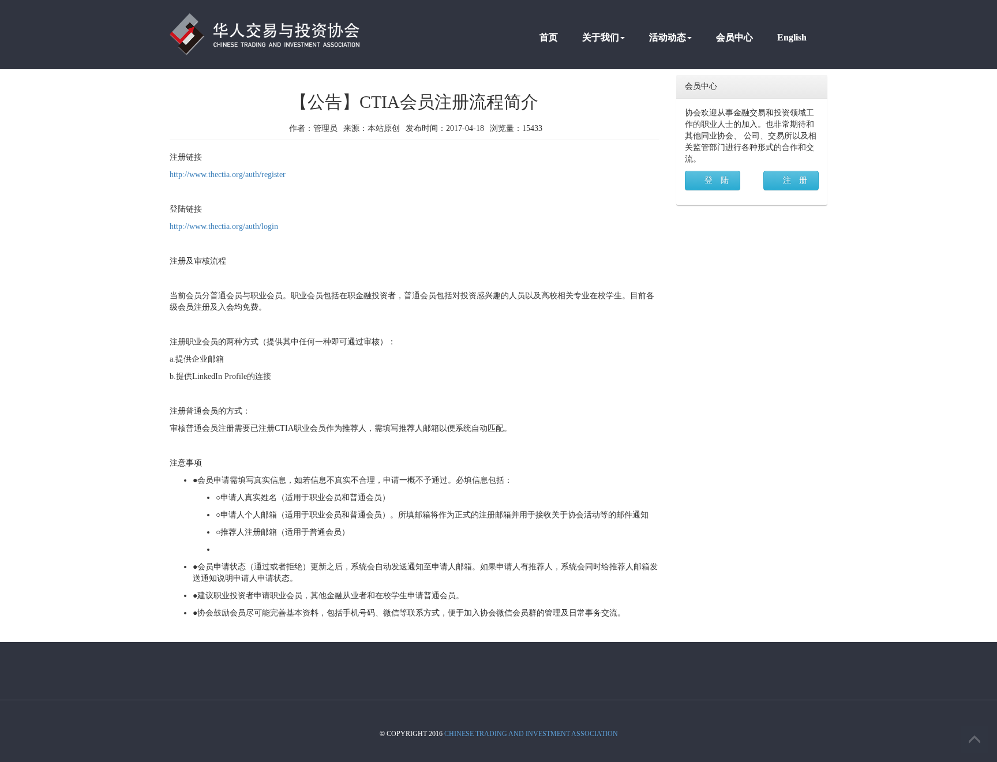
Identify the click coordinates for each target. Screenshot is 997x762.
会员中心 (734, 37)
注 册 (795, 180)
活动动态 (667, 37)
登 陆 (716, 180)
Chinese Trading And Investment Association (531, 734)
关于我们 (600, 37)
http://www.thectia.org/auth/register (228, 174)
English (792, 37)
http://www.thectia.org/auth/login (224, 226)
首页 (548, 37)
